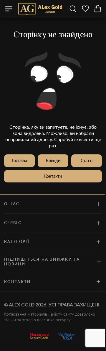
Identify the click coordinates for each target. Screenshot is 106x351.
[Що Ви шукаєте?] (73, 9)
